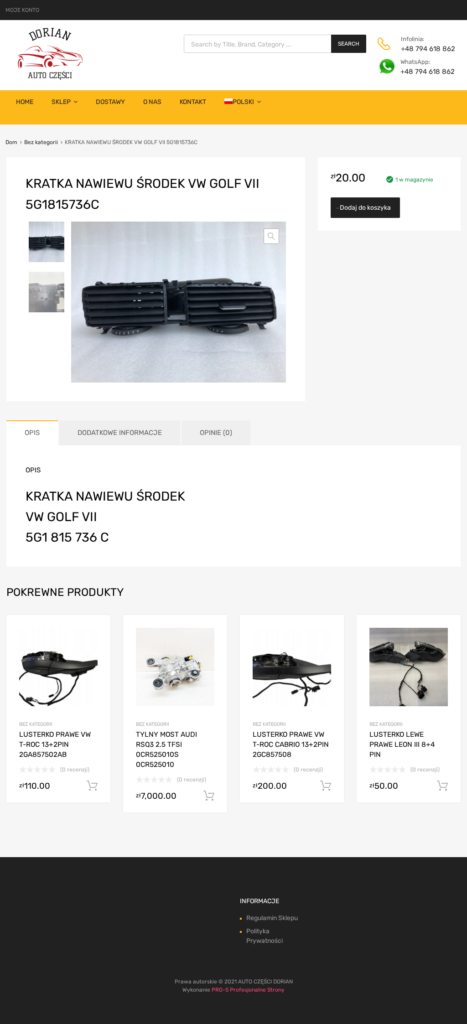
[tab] (32, 432)
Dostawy (110, 102)
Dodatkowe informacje (120, 433)
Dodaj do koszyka (365, 208)
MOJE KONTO (22, 10)
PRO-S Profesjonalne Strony (248, 990)
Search (348, 44)
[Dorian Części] (50, 77)
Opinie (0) (216, 433)
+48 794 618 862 (423, 49)
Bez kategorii (41, 142)
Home (24, 102)
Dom (11, 142)
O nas (152, 102)
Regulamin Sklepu (272, 918)
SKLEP (61, 102)
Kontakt (193, 102)
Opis (32, 433)
